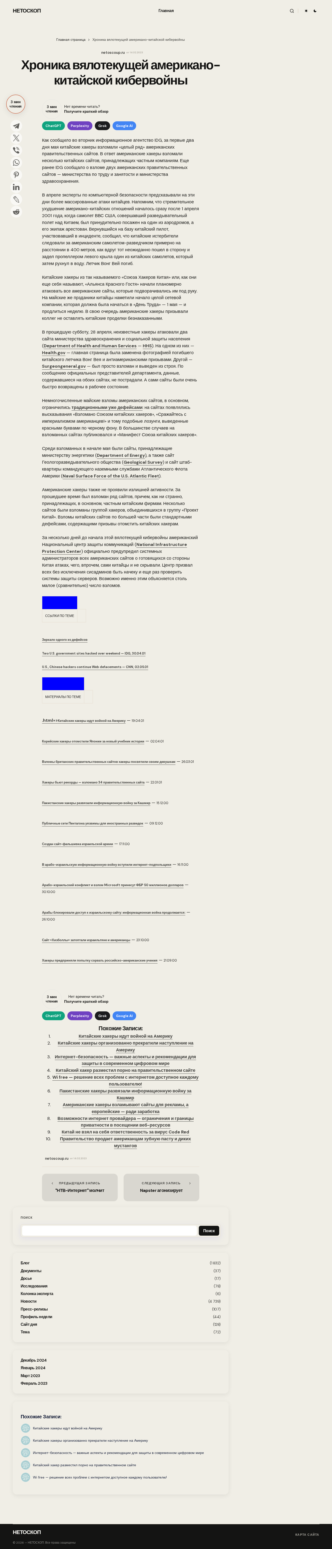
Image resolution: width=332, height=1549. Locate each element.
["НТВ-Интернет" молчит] (80, 1187)
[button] (292, 11)
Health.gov (53, 353)
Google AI (124, 126)
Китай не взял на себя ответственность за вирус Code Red (125, 1132)
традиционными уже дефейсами (107, 407)
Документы (31, 1271)
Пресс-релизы (34, 1309)
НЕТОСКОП (27, 10)
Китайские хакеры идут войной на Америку (126, 1036)
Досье (26, 1278)
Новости (29, 1301)
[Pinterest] (16, 175)
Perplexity (80, 126)
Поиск (27, 1217)
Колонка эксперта (37, 1293)
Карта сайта (307, 1535)
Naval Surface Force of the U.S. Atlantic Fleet (111, 476)
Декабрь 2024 (34, 1360)
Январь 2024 (33, 1368)
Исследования (34, 1286)
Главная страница (71, 40)
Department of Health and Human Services (90, 346)
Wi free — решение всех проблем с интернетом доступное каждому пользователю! (125, 1080)
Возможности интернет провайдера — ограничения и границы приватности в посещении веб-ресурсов (126, 1122)
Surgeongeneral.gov (64, 366)
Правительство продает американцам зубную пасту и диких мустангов (125, 1142)
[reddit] (16, 212)
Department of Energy (121, 455)
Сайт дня (29, 1324)
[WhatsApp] (16, 162)
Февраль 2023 (34, 1383)
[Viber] (16, 150)
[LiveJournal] (16, 199)
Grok (102, 126)
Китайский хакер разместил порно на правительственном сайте (125, 1070)
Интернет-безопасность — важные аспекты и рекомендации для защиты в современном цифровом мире (125, 1060)
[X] (16, 138)
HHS (147, 346)
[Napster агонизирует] (161, 1187)
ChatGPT (53, 126)
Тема (25, 1332)
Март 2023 (30, 1375)
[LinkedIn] (16, 187)
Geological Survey (143, 462)
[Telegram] (16, 126)
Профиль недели (36, 1316)
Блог (25, 1263)
